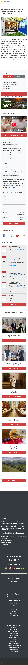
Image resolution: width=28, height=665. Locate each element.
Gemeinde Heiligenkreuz (14, 647)
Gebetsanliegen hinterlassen (14, 94)
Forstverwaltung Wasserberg (14, 597)
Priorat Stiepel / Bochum (14, 631)
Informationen (14, 341)
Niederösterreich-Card (14, 643)
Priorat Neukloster (14, 633)
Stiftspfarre (14, 591)
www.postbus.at (7, 542)
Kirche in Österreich (14, 613)
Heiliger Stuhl (14, 617)
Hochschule (14, 581)
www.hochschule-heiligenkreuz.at (8, 61)
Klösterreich (14, 639)
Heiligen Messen (14, 223)
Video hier (11, 47)
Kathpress (14, 611)
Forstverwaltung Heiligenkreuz (14, 595)
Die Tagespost (14, 609)
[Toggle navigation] (26, 2)
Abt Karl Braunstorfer (14, 637)
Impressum (18, 662)
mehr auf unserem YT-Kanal (15, 135)
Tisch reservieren (14, 452)
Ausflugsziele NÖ (14, 641)
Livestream (14, 587)
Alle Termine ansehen (14, 304)
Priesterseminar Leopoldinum (14, 589)
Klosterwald (14, 627)
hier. (15, 187)
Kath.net (14, 621)
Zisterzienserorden (14, 615)
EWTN (14, 605)
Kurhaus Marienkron (14, 649)
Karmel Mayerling (14, 635)
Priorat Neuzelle (14, 629)
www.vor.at (9, 540)
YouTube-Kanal (17, 249)
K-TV (14, 607)
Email (20, 76)
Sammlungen (14, 593)
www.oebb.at (6, 544)
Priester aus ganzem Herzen (14, 396)
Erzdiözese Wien (14, 603)
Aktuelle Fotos (14, 424)
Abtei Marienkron (14, 651)
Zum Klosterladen (14, 368)
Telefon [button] (9, 76)
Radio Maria (14, 619)
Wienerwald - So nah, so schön (14, 645)
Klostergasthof (14, 585)
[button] (2, 662)
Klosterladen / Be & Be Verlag (14, 583)
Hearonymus (14, 169)
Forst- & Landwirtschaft (14, 480)
